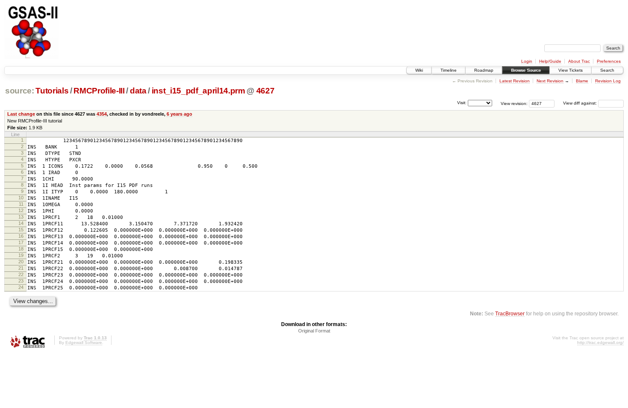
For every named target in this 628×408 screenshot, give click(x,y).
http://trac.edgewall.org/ (600, 342)
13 (20, 216)
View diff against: (580, 103)
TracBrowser (510, 313)
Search (607, 70)
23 (20, 280)
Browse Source (526, 70)
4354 (102, 114)
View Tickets (570, 70)
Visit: (462, 102)
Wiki (419, 70)
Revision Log (608, 81)
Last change (21, 114)
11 (21, 204)
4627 (265, 90)
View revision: (514, 103)
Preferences (609, 61)
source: (19, 90)
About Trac (579, 61)
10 (20, 197)
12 (20, 210)
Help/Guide (550, 61)
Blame (582, 81)
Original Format (314, 330)
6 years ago (179, 114)
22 (20, 274)
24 (20, 287)
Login (526, 61)
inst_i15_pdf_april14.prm (198, 90)
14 (20, 223)
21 (20, 268)
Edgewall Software (83, 342)
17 (20, 242)
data (138, 90)
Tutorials (51, 90)
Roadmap (483, 70)
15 (20, 229)
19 (20, 255)
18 (20, 248)
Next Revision (550, 81)
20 (20, 261)
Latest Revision (514, 81)
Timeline (448, 70)
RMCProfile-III (98, 90)
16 (20, 236)
